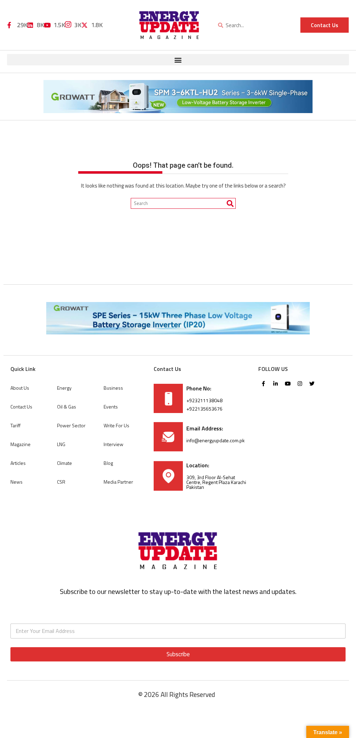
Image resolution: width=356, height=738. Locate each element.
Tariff (15, 425)
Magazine (20, 444)
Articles (18, 463)
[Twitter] (312, 384)
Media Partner (118, 481)
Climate (64, 463)
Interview (113, 444)
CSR (61, 481)
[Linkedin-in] (275, 384)
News (16, 481)
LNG (61, 444)
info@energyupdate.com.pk (215, 440)
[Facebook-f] (263, 384)
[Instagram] (300, 384)
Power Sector (71, 425)
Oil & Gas (66, 406)
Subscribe (178, 654)
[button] (178, 59)
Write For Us (116, 425)
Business (113, 387)
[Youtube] (288, 384)
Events (111, 406)
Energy (64, 387)
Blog (108, 463)
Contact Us (21, 406)
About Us (19, 387)
